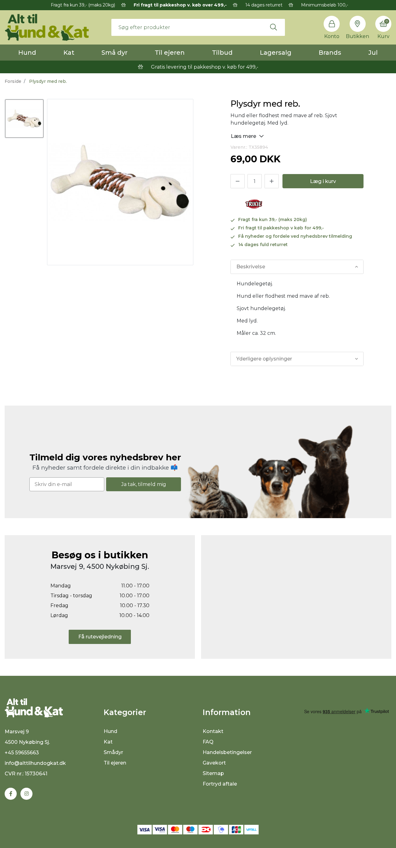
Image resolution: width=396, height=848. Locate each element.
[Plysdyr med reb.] (24, 118)
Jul (373, 52)
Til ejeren (170, 52)
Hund (27, 52)
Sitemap (213, 773)
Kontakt (213, 731)
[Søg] (273, 27)
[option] (24, 118)
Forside (13, 81)
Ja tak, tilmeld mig (143, 484)
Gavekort (214, 763)
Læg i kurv (323, 181)
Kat (68, 52)
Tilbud (222, 52)
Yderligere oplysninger (264, 359)
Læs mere (244, 136)
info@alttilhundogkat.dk (35, 763)
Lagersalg (275, 52)
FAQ (208, 742)
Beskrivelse (250, 267)
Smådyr (113, 752)
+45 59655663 (22, 753)
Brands (330, 52)
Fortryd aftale (220, 784)
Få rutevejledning (100, 637)
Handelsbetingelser (227, 752)
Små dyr (114, 52)
